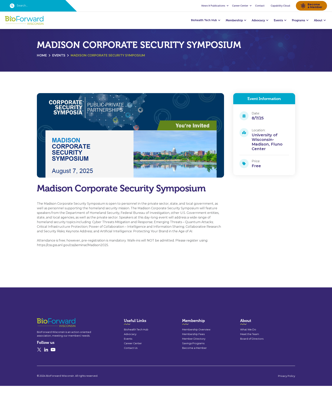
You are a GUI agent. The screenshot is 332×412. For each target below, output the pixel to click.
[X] (39, 350)
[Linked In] (46, 350)
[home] (24, 20)
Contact (260, 5)
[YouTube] (53, 349)
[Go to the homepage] (49, 322)
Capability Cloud (280, 5)
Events (58, 55)
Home (42, 55)
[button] (214, 6)
